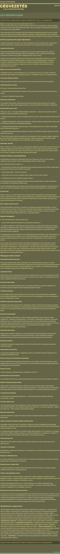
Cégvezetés (13, 6)
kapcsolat (57, 5)
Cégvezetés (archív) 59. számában (16, 24)
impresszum (57, 552)
